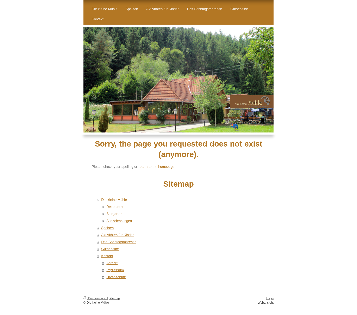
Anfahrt (112, 263)
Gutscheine (110, 249)
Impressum (115, 270)
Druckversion (97, 298)
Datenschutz (116, 277)
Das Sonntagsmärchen (118, 242)
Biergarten (114, 214)
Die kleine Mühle (114, 200)
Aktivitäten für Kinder (117, 235)
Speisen (107, 228)
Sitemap (114, 298)
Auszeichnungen (119, 221)
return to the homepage (156, 167)
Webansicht (266, 302)
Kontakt (107, 256)
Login (270, 298)
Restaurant (114, 207)
